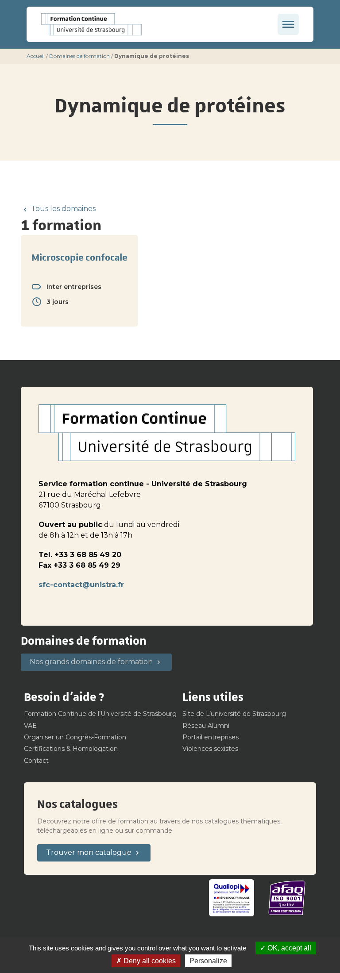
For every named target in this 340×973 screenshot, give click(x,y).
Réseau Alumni (205, 726)
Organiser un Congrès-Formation (75, 737)
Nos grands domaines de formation (91, 662)
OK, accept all (288, 948)
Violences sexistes (210, 749)
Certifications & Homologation (71, 749)
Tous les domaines (63, 208)
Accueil (36, 56)
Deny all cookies (149, 961)
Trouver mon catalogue (88, 852)
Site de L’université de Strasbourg (234, 714)
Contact (36, 761)
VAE (30, 726)
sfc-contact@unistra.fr (81, 585)
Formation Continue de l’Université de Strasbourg (100, 714)
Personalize (208, 961)
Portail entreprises (210, 737)
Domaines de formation (79, 56)
